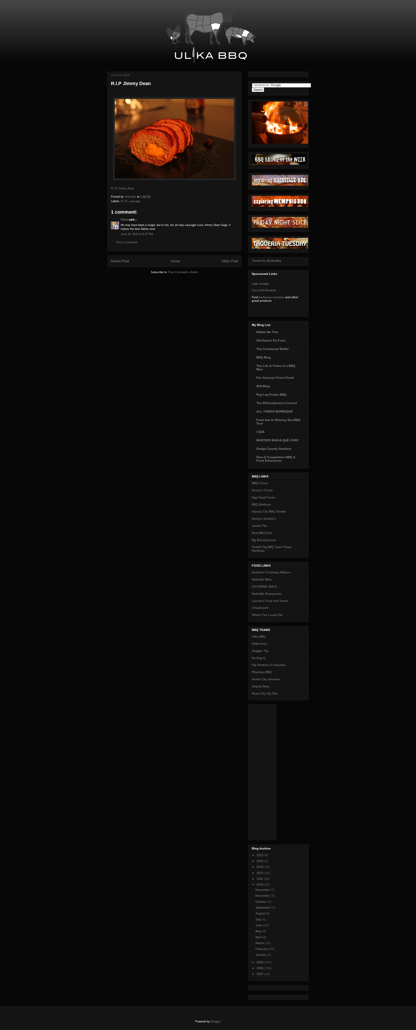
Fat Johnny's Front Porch (275, 377)
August (260, 913)
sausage (135, 201)
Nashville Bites (262, 579)
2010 (260, 884)
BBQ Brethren (261, 504)
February (262, 949)
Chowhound (260, 607)
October (261, 901)
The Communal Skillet (272, 349)
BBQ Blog (263, 357)
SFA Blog (263, 386)
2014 (260, 861)
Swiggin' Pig (260, 651)
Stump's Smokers (264, 518)
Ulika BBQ (259, 636)
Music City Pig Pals (265, 693)
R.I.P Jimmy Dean (122, 188)
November (263, 895)
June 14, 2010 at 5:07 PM (137, 234)
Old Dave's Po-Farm (270, 340)
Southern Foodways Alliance (271, 572)
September (263, 907)
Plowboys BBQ (262, 672)
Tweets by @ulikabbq (266, 260)
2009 (260, 962)
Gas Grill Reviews (264, 290)
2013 (260, 867)
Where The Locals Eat (267, 615)
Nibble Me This (267, 332)
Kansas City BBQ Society (269, 511)
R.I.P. (124, 201)
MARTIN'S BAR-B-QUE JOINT (277, 440)
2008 (260, 968)
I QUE (260, 432)
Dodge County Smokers (273, 448)
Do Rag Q (258, 658)
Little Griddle (260, 283)
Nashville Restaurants (267, 593)
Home (175, 261)
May (258, 931)
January (261, 954)
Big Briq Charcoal (264, 540)
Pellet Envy (259, 643)
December (263, 889)
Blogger (215, 1021)
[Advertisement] (269, 771)
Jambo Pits (259, 525)
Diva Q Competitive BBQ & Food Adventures (275, 458)
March (260, 943)
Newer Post (120, 261)
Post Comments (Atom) (183, 272)
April (258, 937)
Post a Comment (127, 242)
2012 (260, 873)
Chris (124, 219)
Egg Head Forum (263, 497)
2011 (260, 878)
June (259, 925)
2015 (260, 855)
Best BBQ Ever (262, 533)
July (258, 919)
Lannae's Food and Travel (270, 601)
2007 (260, 974)
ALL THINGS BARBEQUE (274, 411)
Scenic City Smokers (266, 679)
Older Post (230, 261)
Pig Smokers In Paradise (269, 665)
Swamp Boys (261, 686)
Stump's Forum (262, 490)
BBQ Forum (260, 483)
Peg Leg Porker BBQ (271, 394)
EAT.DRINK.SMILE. (265, 586)
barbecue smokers (271, 297)
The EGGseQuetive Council (276, 403)
